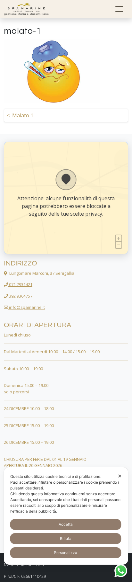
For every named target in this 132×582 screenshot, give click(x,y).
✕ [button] (120, 476)
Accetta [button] (66, 524)
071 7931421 (20, 284)
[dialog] (66, 516)
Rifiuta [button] (65, 538)
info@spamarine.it (26, 307)
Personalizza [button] (65, 552)
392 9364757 (20, 296)
